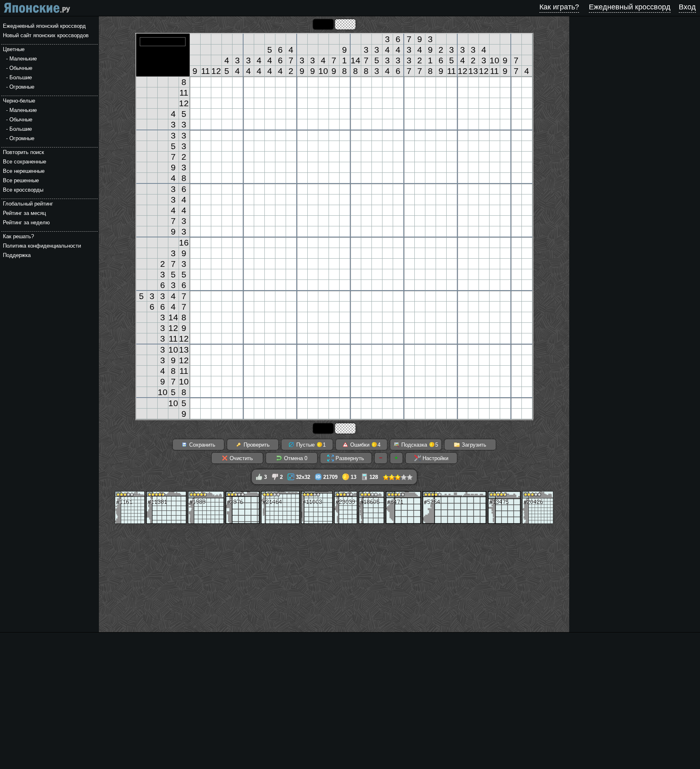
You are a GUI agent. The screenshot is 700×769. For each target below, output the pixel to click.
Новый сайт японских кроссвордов (46, 35)
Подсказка (419, 445)
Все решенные (21, 180)
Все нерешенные (24, 171)
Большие (20, 77)
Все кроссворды (23, 190)
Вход (687, 7)
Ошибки (364, 445)
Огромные (21, 87)
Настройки (434, 458)
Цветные (14, 49)
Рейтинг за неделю (26, 222)
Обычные (20, 68)
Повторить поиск (23, 152)
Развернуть (349, 458)
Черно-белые (19, 101)
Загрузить (473, 445)
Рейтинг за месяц (24, 213)
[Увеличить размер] (396, 458)
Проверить (256, 445)
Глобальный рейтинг (28, 204)
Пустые (310, 445)
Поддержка (17, 255)
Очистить (240, 458)
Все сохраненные (24, 162)
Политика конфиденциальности (42, 246)
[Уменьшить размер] (381, 458)
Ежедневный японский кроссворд (44, 26)
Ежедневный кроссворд (630, 7)
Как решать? (18, 236)
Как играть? (559, 7)
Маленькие (23, 59)
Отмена (294, 458)
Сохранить (201, 445)
